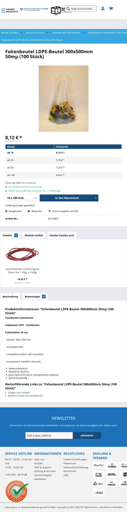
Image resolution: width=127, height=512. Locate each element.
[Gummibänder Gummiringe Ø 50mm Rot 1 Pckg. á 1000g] (22, 254)
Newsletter (40, 479)
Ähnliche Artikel (34, 235)
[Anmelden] (103, 8)
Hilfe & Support (42, 467)
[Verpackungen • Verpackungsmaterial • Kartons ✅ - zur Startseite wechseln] (34, 9)
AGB (66, 475)
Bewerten (37, 211)
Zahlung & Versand (44, 471)
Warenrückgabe (43, 475)
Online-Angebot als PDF (64, 211)
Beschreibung (10, 296)
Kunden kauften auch (62, 235)
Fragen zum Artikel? (18, 392)
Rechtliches (70, 471)
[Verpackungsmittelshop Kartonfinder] (61, 10)
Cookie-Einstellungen (75, 459)
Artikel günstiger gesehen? (20, 205)
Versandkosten (29, 182)
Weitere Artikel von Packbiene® (25, 395)
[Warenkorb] (111, 8)
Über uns (39, 459)
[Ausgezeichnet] (19, 491)
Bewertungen (34, 296)
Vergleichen (15, 211)
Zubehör (10, 235)
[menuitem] (82, 8)
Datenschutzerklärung (76, 467)
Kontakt (38, 463)
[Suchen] (68, 8)
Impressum (70, 463)
